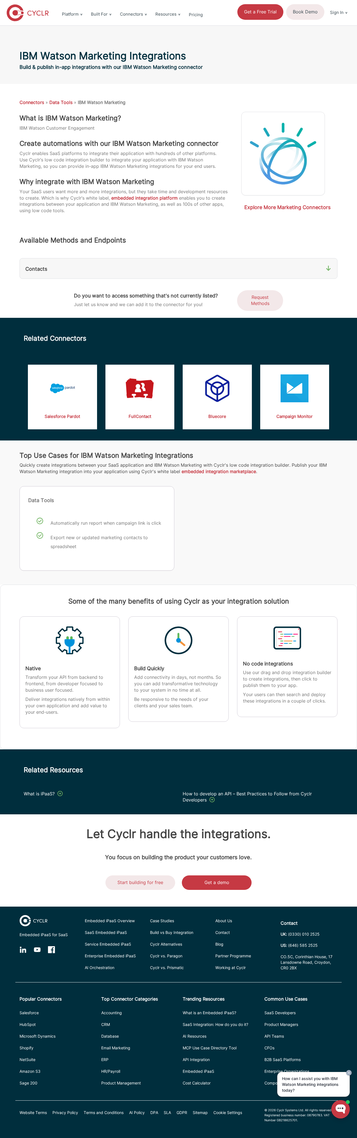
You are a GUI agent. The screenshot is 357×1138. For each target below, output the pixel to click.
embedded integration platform (144, 198)
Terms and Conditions (104, 1112)
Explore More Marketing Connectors (287, 207)
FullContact (140, 416)
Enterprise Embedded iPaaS (110, 955)
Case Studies (162, 920)
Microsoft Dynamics (38, 1036)
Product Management (121, 1083)
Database (110, 1036)
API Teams (274, 1036)
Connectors (32, 102)
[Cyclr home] (28, 12)
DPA (154, 1112)
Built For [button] (99, 14)
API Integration (196, 1059)
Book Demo (305, 11)
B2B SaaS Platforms (282, 1059)
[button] (338, 3)
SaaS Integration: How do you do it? (215, 1024)
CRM (105, 1024)
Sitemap (200, 1112)
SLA (167, 1112)
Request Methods (260, 300)
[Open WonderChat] (340, 1109)
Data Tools (61, 102)
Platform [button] (70, 14)
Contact (222, 932)
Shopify (26, 1047)
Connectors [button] (131, 14)
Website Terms (33, 1112)
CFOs (269, 1047)
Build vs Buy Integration (171, 932)
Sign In (337, 12)
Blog (219, 944)
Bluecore (217, 416)
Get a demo (216, 882)
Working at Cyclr (230, 967)
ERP (104, 1059)
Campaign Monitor (294, 416)
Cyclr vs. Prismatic (167, 967)
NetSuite (27, 1059)
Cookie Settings (227, 1112)
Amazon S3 (30, 1071)
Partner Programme (233, 955)
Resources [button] (166, 14)
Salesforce (29, 1012)
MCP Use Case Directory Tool (210, 1047)
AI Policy (137, 1112)
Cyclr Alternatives (166, 944)
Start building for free (140, 882)
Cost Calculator (197, 1083)
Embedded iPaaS (198, 1071)
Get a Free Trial (260, 11)
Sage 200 (28, 1083)
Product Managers (281, 1024)
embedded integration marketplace (219, 471)
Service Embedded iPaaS (108, 944)
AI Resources (194, 1036)
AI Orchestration (99, 967)
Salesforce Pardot (62, 416)
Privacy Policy (65, 1112)
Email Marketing (115, 1047)
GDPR (182, 1112)
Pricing (196, 14)
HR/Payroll (110, 1071)
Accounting (111, 1012)
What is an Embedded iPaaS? (209, 1012)
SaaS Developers (280, 1012)
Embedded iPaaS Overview (110, 920)
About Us (223, 920)
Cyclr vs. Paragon (166, 955)
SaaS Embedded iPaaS (106, 932)
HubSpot (28, 1024)
